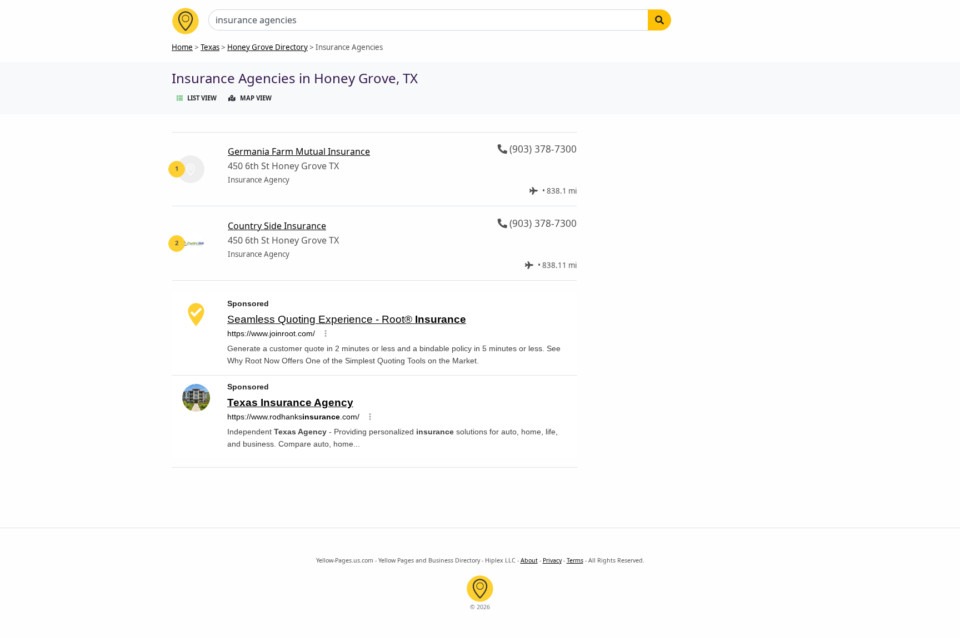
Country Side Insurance (277, 226)
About (529, 560)
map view (256, 98)
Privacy (552, 560)
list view (202, 98)
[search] (659, 20)
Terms (575, 560)
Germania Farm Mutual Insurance (299, 151)
